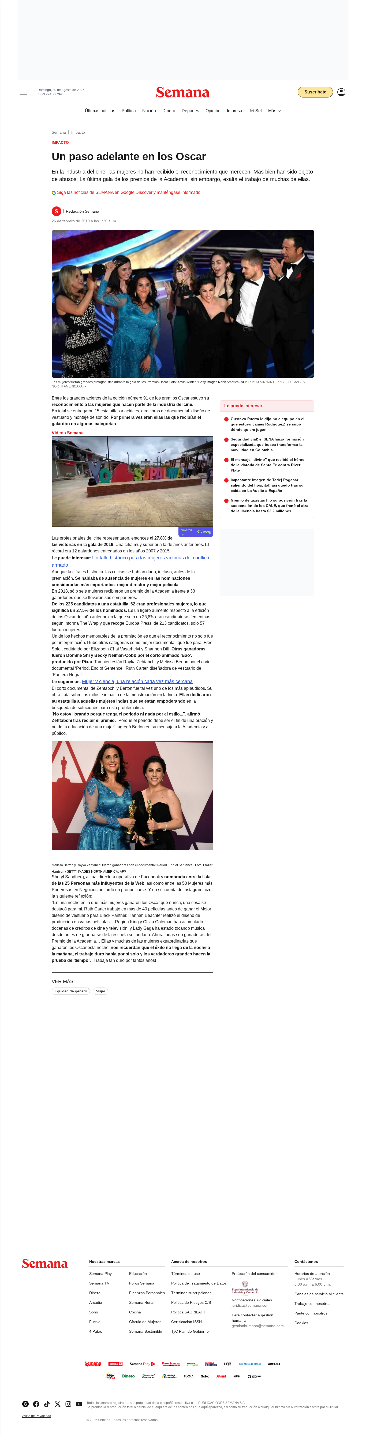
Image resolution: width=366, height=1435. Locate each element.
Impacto (78, 132)
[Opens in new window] (36, 1404)
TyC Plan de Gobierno (190, 1331)
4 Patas (95, 1331)
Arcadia (95, 1302)
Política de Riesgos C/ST (192, 1302)
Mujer (100, 991)
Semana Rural (141, 1302)
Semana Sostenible (145, 1331)
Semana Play (100, 1273)
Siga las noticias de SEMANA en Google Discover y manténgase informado (128, 192)
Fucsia (94, 1322)
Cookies (301, 1323)
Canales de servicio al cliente (319, 1294)
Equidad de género (71, 991)
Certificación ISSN (186, 1322)
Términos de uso (185, 1273)
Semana (59, 132)
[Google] (25, 1404)
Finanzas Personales (147, 1293)
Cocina (135, 1312)
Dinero (94, 1293)
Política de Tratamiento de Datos (199, 1283)
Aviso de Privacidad (42, 1416)
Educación (138, 1273)
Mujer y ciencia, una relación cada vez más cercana (137, 681)
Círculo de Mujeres (145, 1322)
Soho (93, 1312)
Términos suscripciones (191, 1293)
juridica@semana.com (251, 1305)
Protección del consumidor (254, 1273)
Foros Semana (141, 1283)
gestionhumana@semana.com (258, 1326)
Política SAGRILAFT (188, 1312)
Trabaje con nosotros (312, 1303)
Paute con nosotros (310, 1313)
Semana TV (99, 1283)
